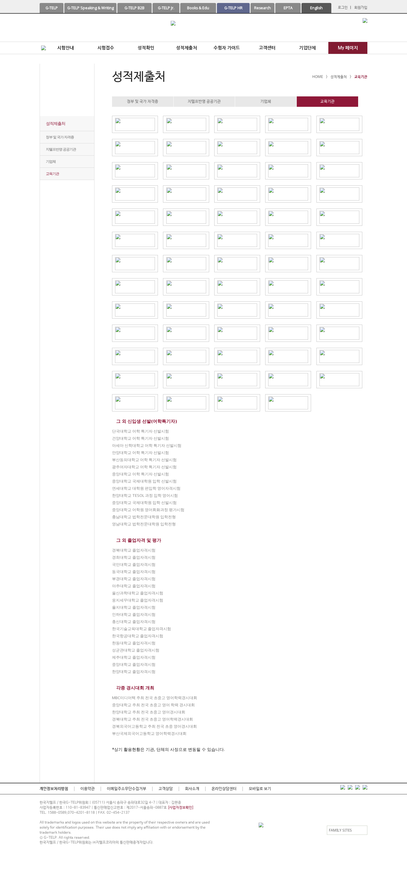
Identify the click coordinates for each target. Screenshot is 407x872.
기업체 (51, 161)
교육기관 (52, 173)
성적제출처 (186, 48)
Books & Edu (198, 7)
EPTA (288, 7)
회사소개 (192, 789)
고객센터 (267, 48)
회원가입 (360, 8)
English (316, 7)
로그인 (343, 8)
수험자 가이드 (227, 48)
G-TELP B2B (135, 7)
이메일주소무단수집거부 (126, 789)
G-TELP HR (233, 7)
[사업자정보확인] (181, 808)
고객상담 (166, 789)
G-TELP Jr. (166, 7)
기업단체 (307, 48)
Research (262, 7)
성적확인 (146, 48)
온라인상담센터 (224, 789)
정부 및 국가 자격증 (60, 137)
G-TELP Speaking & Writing (90, 7)
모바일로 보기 (260, 789)
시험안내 (65, 48)
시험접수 (105, 48)
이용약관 (87, 789)
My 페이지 (348, 48)
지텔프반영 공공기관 (61, 149)
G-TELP (52, 7)
